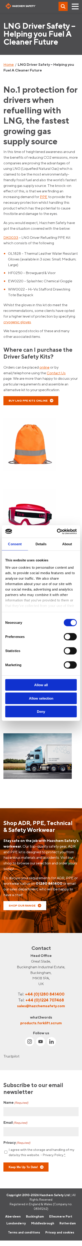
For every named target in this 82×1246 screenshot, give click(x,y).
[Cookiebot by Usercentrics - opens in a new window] (58, 531)
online (44, 367)
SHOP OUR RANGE (22, 905)
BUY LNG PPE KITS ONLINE (28, 400)
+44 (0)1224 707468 (45, 1000)
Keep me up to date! (23, 1167)
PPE (43, 196)
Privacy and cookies (59, 1232)
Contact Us (56, 373)
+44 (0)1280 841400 (44, 994)
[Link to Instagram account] (29, 1041)
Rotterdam (67, 1223)
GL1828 (14, 253)
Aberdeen (13, 1216)
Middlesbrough (42, 1223)
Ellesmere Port (60, 1216)
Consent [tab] (15, 544)
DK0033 (10, 237)
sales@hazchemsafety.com (41, 1006)
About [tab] (67, 544)
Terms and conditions (24, 1232)
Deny (41, 711)
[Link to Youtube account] (40, 1041)
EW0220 (15, 281)
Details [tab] (41, 544)
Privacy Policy (53, 1155)
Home (8, 64)
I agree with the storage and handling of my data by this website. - (41, 1152)
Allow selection (41, 698)
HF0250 (15, 272)
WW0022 (16, 289)
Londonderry (16, 1223)
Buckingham (35, 1216)
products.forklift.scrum (41, 1022)
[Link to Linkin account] (51, 1041)
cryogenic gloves (17, 322)
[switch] (70, 636)
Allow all (41, 685)
